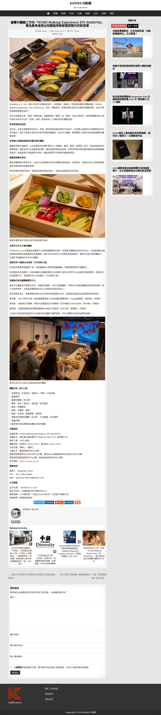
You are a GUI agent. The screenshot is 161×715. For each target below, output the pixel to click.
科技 (72, 13)
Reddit (60, 502)
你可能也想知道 (118, 26)
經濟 (64, 13)
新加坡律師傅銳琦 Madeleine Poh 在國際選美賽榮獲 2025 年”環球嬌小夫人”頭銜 (131, 99)
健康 (88, 13)
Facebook (50, 502)
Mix (79, 502)
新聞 (55, 13)
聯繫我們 (49, 694)
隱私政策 (49, 699)
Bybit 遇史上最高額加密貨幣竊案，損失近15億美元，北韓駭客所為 (131, 134)
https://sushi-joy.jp (29, 461)
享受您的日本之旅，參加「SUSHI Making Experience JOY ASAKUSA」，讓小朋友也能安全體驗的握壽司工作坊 (94, 555)
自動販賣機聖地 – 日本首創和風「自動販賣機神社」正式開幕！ (132, 32)
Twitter (40, 502)
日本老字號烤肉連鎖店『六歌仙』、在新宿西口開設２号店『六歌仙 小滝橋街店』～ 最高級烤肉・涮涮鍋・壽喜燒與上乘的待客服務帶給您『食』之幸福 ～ (21, 556)
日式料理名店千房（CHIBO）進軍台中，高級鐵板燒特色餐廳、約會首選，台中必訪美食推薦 (45, 559)
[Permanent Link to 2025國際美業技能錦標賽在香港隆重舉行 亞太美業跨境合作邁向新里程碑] (128, 185)
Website (16, 522)
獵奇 (112, 13)
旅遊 (104, 13)
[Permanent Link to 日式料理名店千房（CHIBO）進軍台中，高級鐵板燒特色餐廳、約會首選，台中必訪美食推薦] (45, 542)
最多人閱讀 (132, 26)
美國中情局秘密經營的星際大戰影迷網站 (132, 67)
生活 (96, 13)
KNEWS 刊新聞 (80, 3)
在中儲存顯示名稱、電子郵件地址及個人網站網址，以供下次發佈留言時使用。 (52, 667)
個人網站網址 (16, 656)
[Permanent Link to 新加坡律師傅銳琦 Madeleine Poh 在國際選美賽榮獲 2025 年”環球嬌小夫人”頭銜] (128, 115)
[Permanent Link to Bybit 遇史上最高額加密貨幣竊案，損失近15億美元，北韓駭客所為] (128, 150)
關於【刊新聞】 (52, 688)
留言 (13, 597)
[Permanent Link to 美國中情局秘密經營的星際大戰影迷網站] (128, 80)
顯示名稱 (15, 634)
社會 (80, 13)
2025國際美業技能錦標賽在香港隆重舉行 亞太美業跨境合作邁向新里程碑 (132, 169)
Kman (44, 31)
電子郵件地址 (17, 645)
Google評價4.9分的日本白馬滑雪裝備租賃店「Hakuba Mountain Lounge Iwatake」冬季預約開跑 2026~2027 (69, 551)
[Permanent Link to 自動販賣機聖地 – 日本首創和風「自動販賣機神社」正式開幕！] (128, 47)
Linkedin (70, 502)
